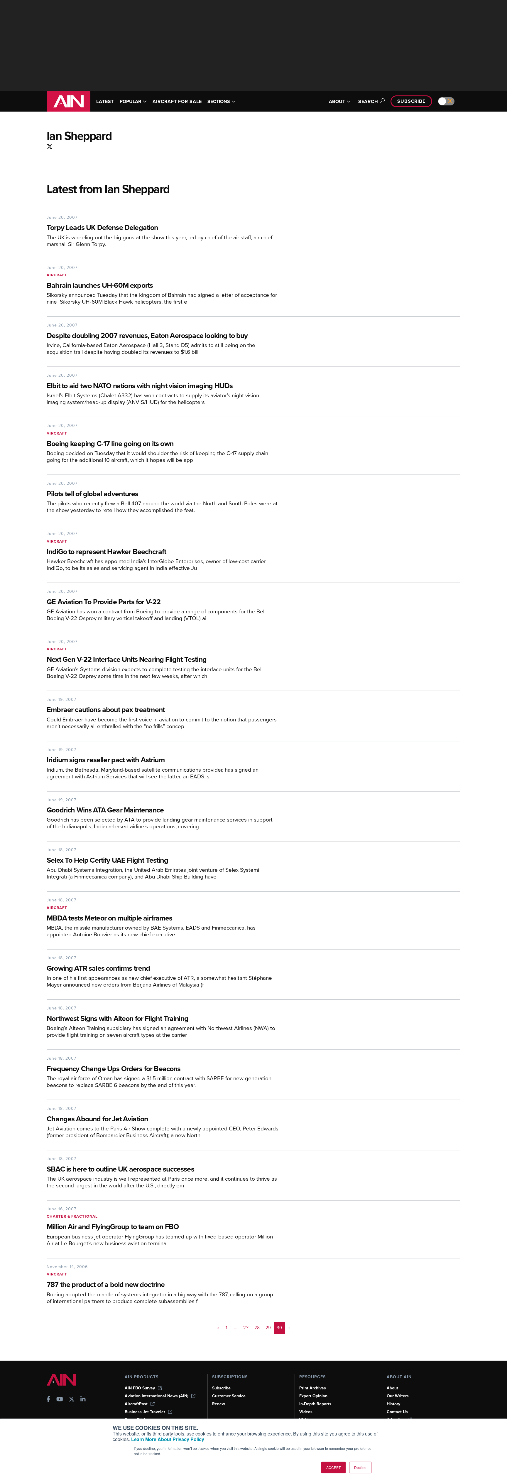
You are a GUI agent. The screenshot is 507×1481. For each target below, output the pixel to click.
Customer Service (229, 1396)
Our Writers (398, 1396)
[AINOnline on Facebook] (48, 1399)
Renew (218, 1403)
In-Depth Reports (315, 1403)
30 (279, 1328)
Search (368, 101)
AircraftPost (136, 1403)
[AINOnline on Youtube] (59, 1399)
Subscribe (411, 101)
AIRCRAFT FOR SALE (177, 101)
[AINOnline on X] (50, 147)
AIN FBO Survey (140, 1388)
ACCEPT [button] (333, 1467)
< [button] (218, 1328)
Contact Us (397, 1411)
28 (257, 1328)
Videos (305, 1411)
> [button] (289, 1328)
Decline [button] (360, 1467)
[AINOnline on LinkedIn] (83, 1399)
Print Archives (312, 1388)
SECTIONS (218, 101)
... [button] (235, 1328)
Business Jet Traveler (145, 1411)
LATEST (105, 101)
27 (246, 1328)
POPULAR (130, 101)
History (393, 1403)
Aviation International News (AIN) (156, 1396)
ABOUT (337, 101)
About (392, 1388)
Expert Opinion (313, 1396)
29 (268, 1328)
